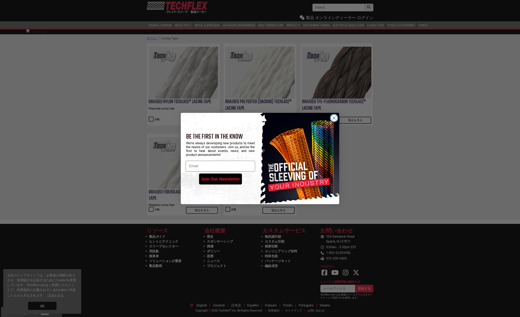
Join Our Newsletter (220, 179)
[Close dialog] (334, 118)
